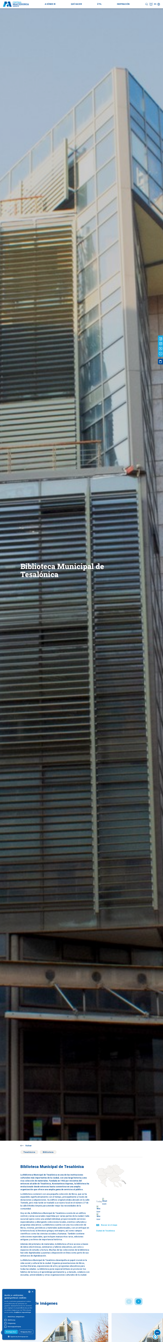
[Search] (146, 4)
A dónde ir (50, 4)
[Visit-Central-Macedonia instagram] (161, 344)
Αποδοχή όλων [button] (11, 1332)
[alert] (18, 1314)
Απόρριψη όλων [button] (26, 1332)
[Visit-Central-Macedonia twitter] (161, 349)
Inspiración (123, 4)
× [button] (32, 1292)
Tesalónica (29, 1152)
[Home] (16, 4)
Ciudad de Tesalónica (105, 1231)
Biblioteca (48, 1152)
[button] (18, 1336)
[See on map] (151, 4)
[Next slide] (139, 1301)
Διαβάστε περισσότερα (22, 1312)
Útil (99, 4)
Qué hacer (76, 4)
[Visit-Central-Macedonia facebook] (161, 339)
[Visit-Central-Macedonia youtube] (161, 354)
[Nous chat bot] (156, 1334)
